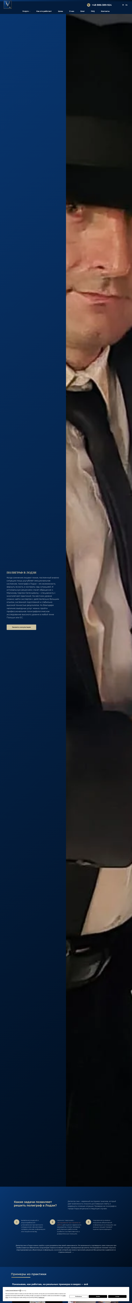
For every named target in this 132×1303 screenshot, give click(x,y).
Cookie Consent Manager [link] (11, 1290)
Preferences (78, 1296)
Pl (123, 5)
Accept (117, 1296)
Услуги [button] (25, 11)
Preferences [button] (41, 1297)
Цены (60, 11)
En (127, 5)
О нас (71, 11)
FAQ (93, 11)
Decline (98, 1296)
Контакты (105, 11)
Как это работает (44, 11)
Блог (82, 11)
